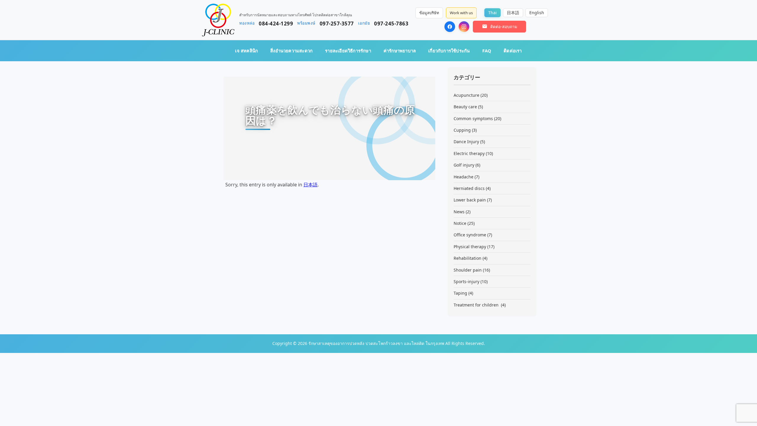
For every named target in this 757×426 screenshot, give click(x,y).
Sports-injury (466, 281)
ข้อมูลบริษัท (429, 12)
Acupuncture (466, 95)
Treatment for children (477, 305)
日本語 (310, 184)
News (459, 211)
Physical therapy (470, 246)
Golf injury (464, 165)
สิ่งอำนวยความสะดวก (291, 51)
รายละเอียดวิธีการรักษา (348, 51)
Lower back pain (470, 200)
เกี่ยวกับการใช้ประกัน (449, 51)
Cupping (462, 130)
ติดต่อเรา (513, 51)
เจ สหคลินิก (246, 51)
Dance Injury (466, 141)
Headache (463, 177)
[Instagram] (464, 26)
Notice (460, 223)
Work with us (461, 12)
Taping (460, 293)
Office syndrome (470, 235)
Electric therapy (469, 153)
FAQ (486, 51)
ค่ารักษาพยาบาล (400, 51)
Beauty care (465, 106)
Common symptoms (473, 118)
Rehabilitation (467, 258)
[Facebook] (449, 26)
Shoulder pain (468, 270)
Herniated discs (469, 188)
